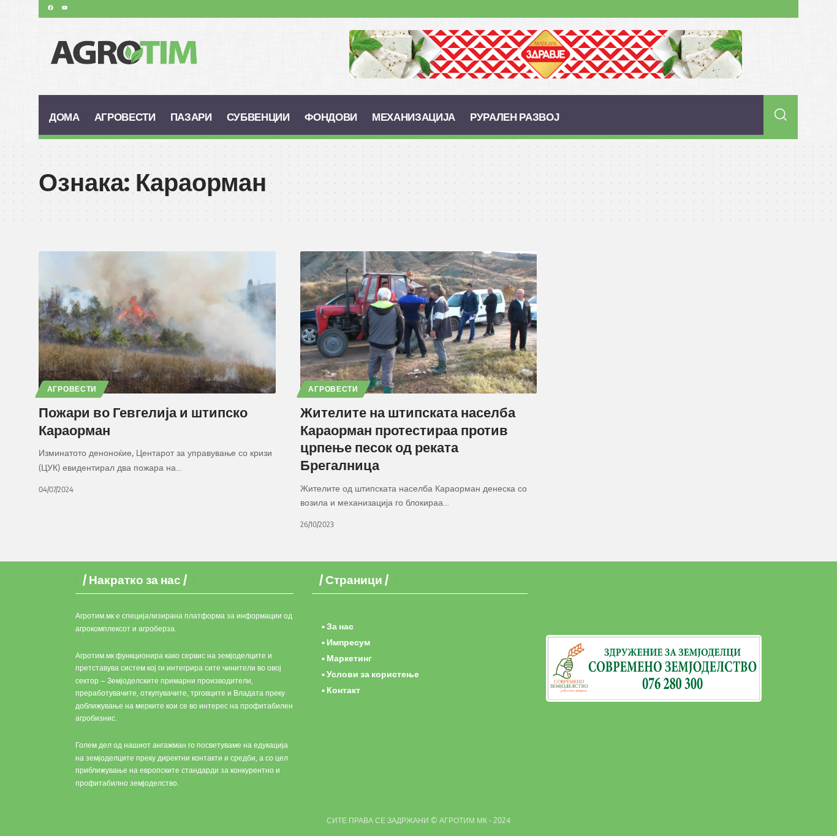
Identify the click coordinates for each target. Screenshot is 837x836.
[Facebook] (50, 7)
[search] (781, 114)
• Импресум (346, 642)
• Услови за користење (370, 674)
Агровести (72, 388)
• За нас (338, 626)
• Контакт (341, 690)
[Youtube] (64, 7)
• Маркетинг (347, 658)
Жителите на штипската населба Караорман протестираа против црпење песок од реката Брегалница (407, 438)
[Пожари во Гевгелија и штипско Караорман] (157, 322)
